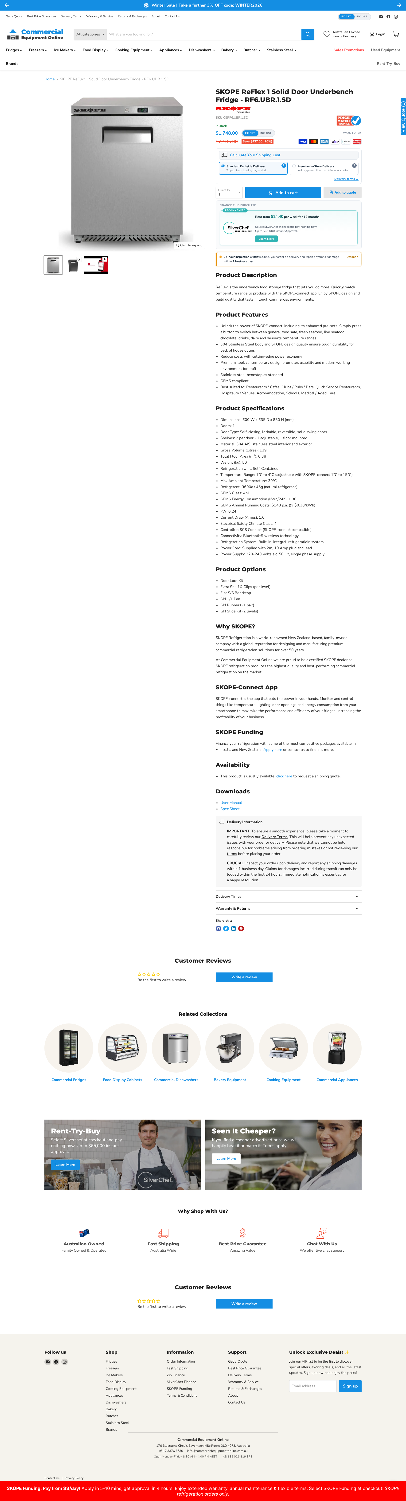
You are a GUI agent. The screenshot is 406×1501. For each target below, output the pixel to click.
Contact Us (172, 16)
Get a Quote (14, 16)
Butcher (250, 50)
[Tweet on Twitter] (226, 928)
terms (232, 853)
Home (49, 79)
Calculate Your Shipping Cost (255, 155)
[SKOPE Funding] (357, 142)
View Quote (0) (403, 117)
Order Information (181, 1361)
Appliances (169, 50)
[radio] (253, 168)
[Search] (307, 34)
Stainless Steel (280, 50)
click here (284, 776)
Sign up (350, 1386)
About (156, 16)
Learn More (266, 239)
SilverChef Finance (181, 1382)
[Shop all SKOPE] (233, 109)
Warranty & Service (99, 16)
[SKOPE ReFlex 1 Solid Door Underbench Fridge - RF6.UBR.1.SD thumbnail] (53, 265)
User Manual (231, 802)
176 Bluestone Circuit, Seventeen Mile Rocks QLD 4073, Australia (203, 1445)
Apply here (272, 749)
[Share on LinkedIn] (233, 928)
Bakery (227, 50)
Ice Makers (64, 50)
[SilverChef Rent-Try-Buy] (346, 142)
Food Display (94, 50)
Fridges (13, 50)
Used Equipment (385, 50)
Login (380, 34)
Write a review (244, 977)
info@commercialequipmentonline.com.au (217, 1451)
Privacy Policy (74, 1478)
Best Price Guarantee (41, 16)
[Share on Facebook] (218, 928)
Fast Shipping (177, 1368)
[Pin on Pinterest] (241, 928)
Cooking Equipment (132, 50)
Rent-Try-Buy (388, 63)
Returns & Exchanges (132, 16)
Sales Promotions (349, 50)
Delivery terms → (346, 179)
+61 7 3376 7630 (170, 1451)
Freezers (37, 50)
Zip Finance (176, 1375)
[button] (354, 16)
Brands (12, 63)
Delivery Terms (71, 16)
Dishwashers (200, 50)
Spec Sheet (230, 808)
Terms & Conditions (182, 1395)
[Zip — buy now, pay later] (335, 142)
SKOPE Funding (179, 1388)
